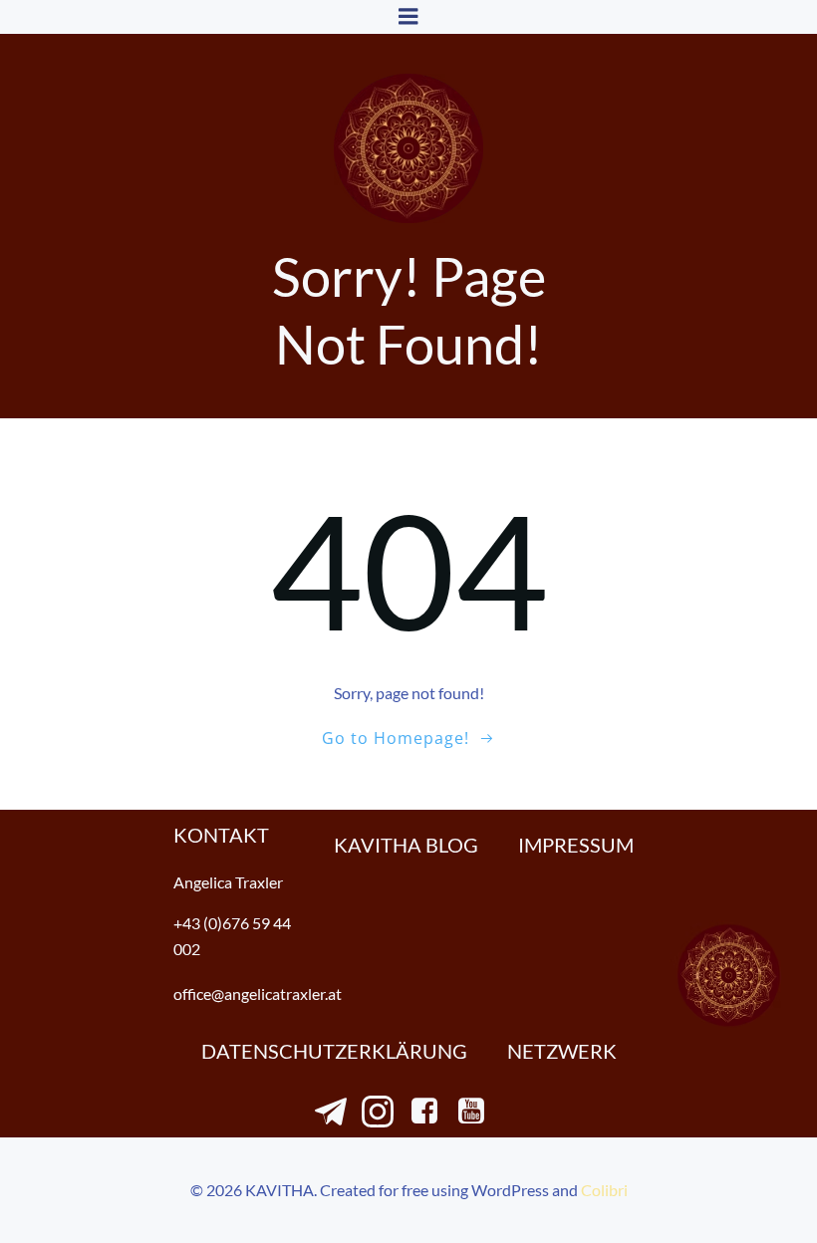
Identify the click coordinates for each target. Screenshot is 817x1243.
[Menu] (408, 17)
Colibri (604, 1189)
